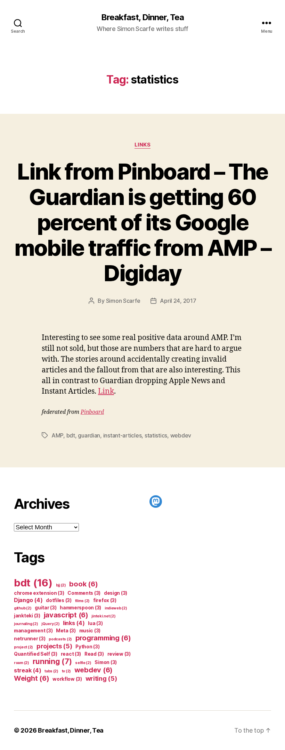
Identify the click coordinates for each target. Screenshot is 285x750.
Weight (31, 678)
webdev (180, 435)
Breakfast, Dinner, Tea (142, 17)
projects (54, 646)
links (74, 622)
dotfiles (59, 600)
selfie (83, 663)
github (22, 608)
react (71, 654)
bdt (70, 435)
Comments (83, 593)
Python (87, 646)
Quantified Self (35, 654)
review (119, 654)
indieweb (116, 608)
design (115, 593)
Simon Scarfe (123, 300)
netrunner (30, 638)
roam (21, 663)
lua (95, 623)
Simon (106, 662)
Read (94, 654)
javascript (66, 615)
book (83, 584)
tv (66, 671)
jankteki (27, 615)
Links (143, 145)
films (82, 601)
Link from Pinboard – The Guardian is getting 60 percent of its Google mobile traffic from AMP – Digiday (142, 222)
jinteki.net (103, 616)
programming (103, 638)
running (52, 661)
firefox (104, 600)
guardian (89, 435)
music (90, 630)
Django (28, 600)
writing (101, 678)
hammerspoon (80, 607)
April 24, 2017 (178, 300)
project (23, 647)
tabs (51, 671)
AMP (57, 435)
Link (106, 391)
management (33, 630)
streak (27, 670)
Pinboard (92, 412)
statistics (156, 435)
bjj (61, 585)
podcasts (60, 639)
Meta (66, 630)
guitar (45, 607)
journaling (26, 624)
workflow (67, 679)
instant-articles (122, 435)
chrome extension (39, 593)
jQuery (50, 624)
